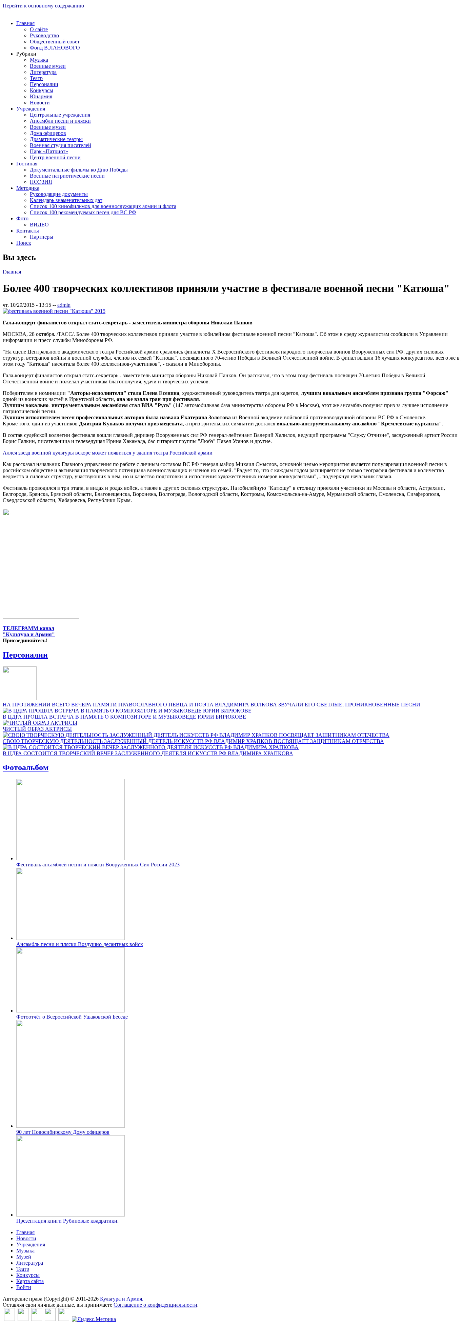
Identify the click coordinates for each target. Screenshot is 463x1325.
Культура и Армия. (121, 1299)
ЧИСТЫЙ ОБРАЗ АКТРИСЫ (37, 729)
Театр (36, 78)
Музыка (39, 60)
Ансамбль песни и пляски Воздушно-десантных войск (79, 944)
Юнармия (41, 96)
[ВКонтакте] (9, 1319)
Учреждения (30, 109)
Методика (27, 188)
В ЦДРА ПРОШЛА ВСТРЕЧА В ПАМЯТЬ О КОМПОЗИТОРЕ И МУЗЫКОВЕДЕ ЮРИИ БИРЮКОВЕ (124, 717)
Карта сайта (30, 1281)
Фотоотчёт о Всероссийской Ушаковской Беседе (72, 1017)
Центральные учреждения (60, 115)
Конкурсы (41, 90)
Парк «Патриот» (49, 151)
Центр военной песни (55, 157)
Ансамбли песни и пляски (60, 121)
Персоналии (44, 84)
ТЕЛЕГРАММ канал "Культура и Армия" (29, 631)
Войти (23, 1287)
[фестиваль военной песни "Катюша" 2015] (54, 311)
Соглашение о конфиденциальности (155, 1305)
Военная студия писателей (60, 145)
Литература (43, 72)
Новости (40, 102)
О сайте (39, 29)
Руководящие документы (59, 194)
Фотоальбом (25, 767)
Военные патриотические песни (67, 176)
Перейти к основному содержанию (43, 5)
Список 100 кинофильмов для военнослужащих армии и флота (103, 206)
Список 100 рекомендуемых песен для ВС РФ (83, 212)
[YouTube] (50, 1319)
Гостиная (26, 163)
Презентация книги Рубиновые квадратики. (67, 1221)
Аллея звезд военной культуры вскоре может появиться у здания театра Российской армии (108, 453)
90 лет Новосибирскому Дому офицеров (62, 1132)
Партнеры (41, 237)
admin (64, 305)
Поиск (23, 243)
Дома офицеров (48, 133)
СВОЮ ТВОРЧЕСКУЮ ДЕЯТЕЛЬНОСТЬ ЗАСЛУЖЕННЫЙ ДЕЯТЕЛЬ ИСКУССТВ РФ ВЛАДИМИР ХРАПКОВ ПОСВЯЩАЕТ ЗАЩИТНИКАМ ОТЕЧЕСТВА (193, 741)
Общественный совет (55, 41)
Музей (23, 1257)
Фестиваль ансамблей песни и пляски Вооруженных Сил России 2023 (98, 864)
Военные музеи (48, 66)
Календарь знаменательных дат (66, 200)
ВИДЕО (39, 224)
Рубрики (26, 54)
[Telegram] (64, 1319)
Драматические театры (56, 139)
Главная (25, 23)
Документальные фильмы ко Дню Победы (79, 170)
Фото (22, 218)
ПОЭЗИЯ (41, 182)
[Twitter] (23, 1319)
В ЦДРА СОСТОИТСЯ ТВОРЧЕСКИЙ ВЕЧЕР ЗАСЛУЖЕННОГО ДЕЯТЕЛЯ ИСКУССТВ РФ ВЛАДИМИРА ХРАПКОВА (148, 753)
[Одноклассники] (36, 1319)
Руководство (44, 35)
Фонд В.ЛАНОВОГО (55, 48)
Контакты (27, 231)
